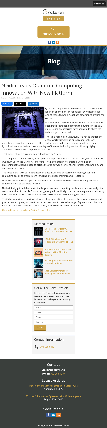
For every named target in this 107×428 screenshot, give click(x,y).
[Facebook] (49, 42)
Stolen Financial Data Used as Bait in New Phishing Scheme (58, 252)
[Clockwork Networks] (53, 14)
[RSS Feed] (57, 42)
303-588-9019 (53, 34)
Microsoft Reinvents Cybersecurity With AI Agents (53, 396)
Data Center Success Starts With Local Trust (53, 385)
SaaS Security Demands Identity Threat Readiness (57, 272)
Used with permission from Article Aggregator (26, 210)
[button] (99, 3)
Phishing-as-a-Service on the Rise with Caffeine (58, 262)
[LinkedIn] (53, 42)
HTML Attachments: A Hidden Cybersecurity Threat (59, 240)
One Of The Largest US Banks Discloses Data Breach (58, 230)
